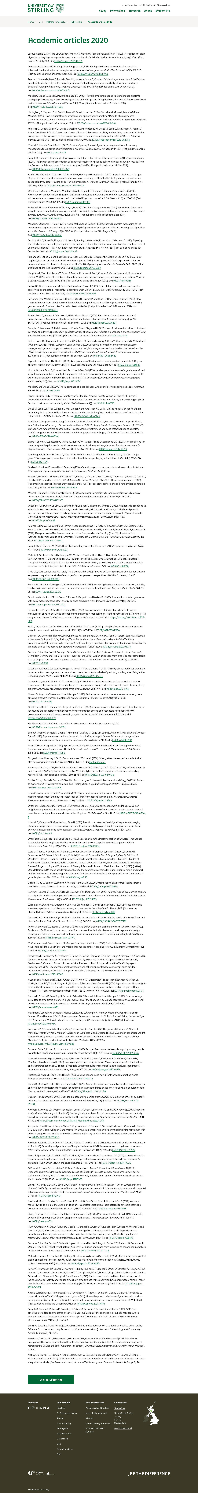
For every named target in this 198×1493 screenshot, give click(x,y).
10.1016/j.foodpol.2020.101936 (85, 846)
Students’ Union (64, 1433)
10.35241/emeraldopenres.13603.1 (49, 727)
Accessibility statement (96, 1413)
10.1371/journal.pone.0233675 (47, 787)
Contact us (119, 1408)
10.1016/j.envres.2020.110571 (91, 1303)
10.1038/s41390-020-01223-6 (95, 1250)
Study (102, 10)
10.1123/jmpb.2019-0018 (117, 688)
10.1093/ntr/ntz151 (122, 280)
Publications (76, 22)
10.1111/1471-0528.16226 (108, 630)
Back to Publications (51, 1379)
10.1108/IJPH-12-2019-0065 (125, 1052)
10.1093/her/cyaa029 (42, 1221)
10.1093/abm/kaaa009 (103, 912)
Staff (59, 1454)
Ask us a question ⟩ (123, 1428)
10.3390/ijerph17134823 (85, 899)
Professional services (67, 1413)
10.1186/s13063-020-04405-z (100, 774)
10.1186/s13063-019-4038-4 (45, 436)
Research (134, 10)
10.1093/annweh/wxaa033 (54, 549)
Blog (59, 1444)
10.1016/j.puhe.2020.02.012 (48, 591)
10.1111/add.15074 (97, 762)
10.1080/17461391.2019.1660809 (47, 218)
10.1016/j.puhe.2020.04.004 (89, 675)
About (148, 10)
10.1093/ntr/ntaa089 (42, 701)
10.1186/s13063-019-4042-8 (64, 487)
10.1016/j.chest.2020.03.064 (41, 1023)
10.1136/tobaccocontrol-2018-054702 (111, 139)
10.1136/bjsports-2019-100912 (113, 449)
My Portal (150, 5)
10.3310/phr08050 (120, 566)
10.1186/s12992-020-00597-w (78, 1078)
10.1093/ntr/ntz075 (56, 152)
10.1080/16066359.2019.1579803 (47, 106)
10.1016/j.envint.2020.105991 (52, 950)
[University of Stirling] (46, 8)
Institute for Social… (55, 22)
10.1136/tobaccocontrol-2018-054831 (66, 185)
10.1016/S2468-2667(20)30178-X (90, 1091)
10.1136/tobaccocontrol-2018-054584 (97, 123)
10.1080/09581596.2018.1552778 (92, 73)
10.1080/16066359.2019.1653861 (47, 234)
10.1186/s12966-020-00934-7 (49, 540)
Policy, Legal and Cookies (97, 1408)
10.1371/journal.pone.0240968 (111, 1208)
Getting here (63, 1428)
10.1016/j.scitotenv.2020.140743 (47, 974)
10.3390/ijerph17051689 (43, 520)
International (117, 10)
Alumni (60, 1418)
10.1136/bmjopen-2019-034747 (60, 937)
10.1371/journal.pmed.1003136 (129, 990)
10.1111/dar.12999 (119, 335)
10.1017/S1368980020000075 (42, 718)
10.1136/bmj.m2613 (78, 877)
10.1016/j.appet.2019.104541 (104, 322)
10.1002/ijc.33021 (40, 663)
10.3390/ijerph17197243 (123, 1149)
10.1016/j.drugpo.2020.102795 (106, 1069)
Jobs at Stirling (64, 1423)
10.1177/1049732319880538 (83, 293)
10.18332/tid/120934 (122, 740)
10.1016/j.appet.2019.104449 (63, 251)
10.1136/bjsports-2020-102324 (85, 1263)
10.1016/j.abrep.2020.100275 (104, 886)
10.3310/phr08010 (105, 403)
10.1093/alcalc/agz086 (129, 364)
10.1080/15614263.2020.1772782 (111, 921)
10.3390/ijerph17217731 (49, 1195)
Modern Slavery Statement (98, 1423)
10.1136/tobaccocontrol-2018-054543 (50, 90)
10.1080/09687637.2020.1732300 (47, 500)
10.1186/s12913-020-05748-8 (45, 1137)
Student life (162, 10)
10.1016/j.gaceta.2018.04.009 (68, 61)
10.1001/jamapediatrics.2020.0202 (48, 604)
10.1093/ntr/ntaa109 (42, 833)
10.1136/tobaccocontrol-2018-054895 (50, 169)
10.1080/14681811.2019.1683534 (43, 309)
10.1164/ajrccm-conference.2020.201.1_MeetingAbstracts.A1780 (71, 1120)
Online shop (62, 1438)
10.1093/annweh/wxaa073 (45, 1007)
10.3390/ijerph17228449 (121, 1237)
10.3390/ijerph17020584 (69, 381)
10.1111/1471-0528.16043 (105, 355)
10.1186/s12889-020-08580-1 (45, 579)
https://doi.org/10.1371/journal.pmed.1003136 (51, 1043)
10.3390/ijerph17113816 (54, 752)
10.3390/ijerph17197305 (70, 1179)
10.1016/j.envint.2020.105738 (117, 646)
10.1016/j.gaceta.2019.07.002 (87, 267)
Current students (65, 1449)
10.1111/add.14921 (52, 390)
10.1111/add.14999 (39, 461)
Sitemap (89, 1418)
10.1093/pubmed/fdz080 (77, 202)
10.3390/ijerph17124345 (100, 800)
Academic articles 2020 (100, 22)
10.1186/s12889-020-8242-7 (87, 416)
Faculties (61, 1408)
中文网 (142, 5)
